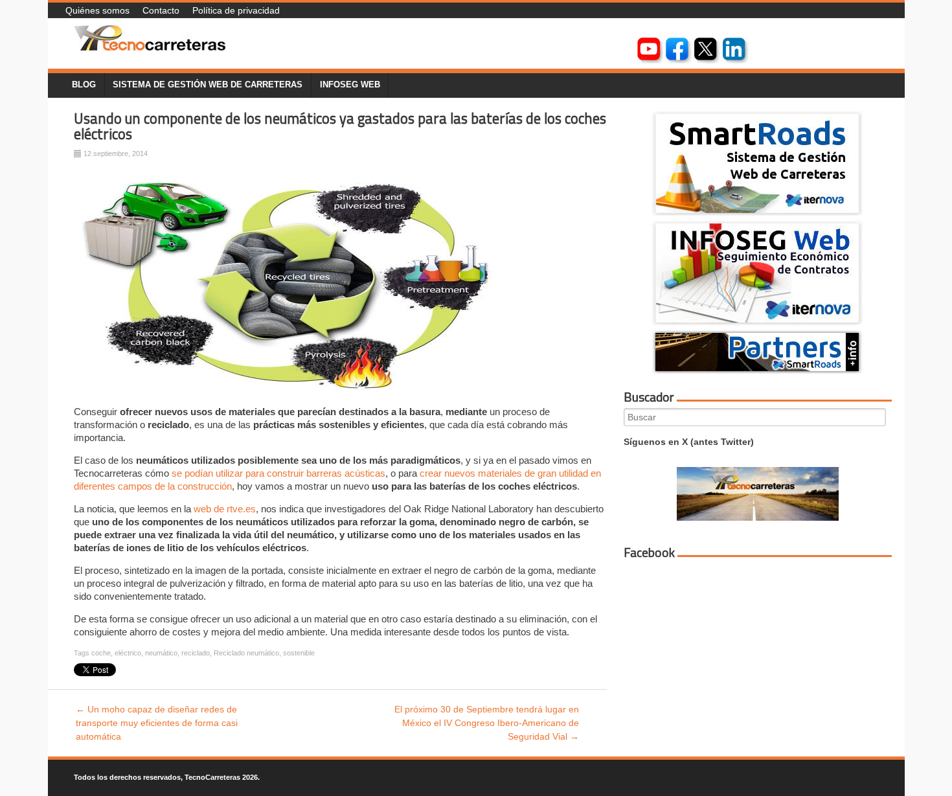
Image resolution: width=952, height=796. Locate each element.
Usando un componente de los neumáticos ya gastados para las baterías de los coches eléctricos (340, 127)
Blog (84, 84)
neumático (161, 653)
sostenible (299, 653)
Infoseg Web (350, 84)
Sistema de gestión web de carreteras (207, 84)
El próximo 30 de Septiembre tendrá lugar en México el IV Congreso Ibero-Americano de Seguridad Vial (486, 723)
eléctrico (128, 653)
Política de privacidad (236, 10)
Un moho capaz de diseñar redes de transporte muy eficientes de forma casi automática (157, 723)
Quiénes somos (97, 10)
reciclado (195, 653)
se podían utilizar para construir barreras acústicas (278, 473)
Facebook (649, 552)
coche (101, 653)
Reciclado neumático (246, 653)
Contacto (160, 10)
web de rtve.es (225, 508)
